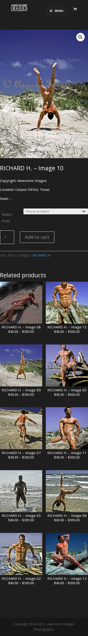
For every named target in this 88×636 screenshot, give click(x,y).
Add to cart (37, 237)
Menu (59, 11)
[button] (80, 37)
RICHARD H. (41, 255)
